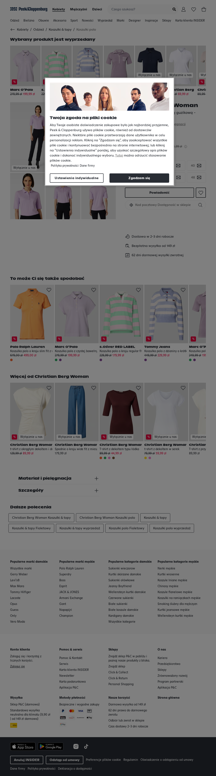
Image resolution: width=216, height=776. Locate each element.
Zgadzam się (139, 178)
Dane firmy (87, 165)
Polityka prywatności (65, 165)
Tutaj (119, 155)
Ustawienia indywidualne (77, 178)
